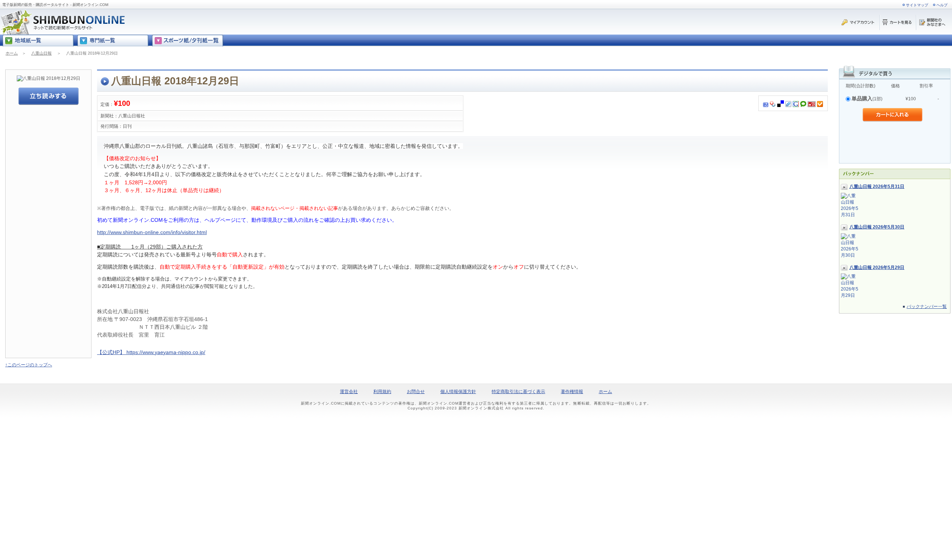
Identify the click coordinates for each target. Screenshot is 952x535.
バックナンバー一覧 (927, 306)
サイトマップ (917, 5)
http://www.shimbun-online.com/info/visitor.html (152, 232)
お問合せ (416, 391)
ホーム (12, 53)
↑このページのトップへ (28, 364)
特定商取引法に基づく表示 (518, 391)
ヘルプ (942, 5)
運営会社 (349, 391)
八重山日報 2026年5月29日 (876, 267)
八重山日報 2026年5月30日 (876, 227)
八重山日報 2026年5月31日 (876, 186)
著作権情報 (572, 391)
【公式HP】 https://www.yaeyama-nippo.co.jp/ (151, 352)
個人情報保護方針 (458, 391)
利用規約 (382, 391)
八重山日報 (41, 53)
